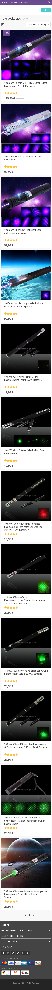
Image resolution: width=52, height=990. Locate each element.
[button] (38, 24)
